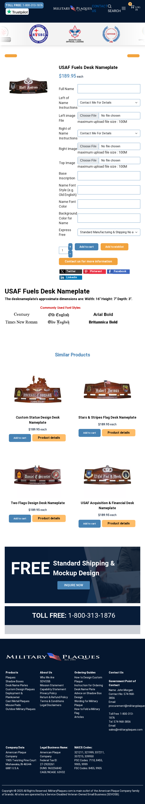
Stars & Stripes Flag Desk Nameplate (107, 417)
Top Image (67, 163)
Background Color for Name (68, 218)
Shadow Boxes (15, 681)
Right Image (68, 149)
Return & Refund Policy (54, 697)
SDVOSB (45, 681)
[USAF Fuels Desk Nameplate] (28, 86)
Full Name (66, 89)
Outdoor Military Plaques (20, 709)
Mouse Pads (13, 705)
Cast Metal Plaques (17, 701)
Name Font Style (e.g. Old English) (68, 190)
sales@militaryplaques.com (126, 729)
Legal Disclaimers (50, 705)
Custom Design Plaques (20, 689)
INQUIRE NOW (73, 585)
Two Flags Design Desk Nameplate (38, 503)
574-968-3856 (122, 721)
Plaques (10, 677)
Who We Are (47, 677)
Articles (79, 716)
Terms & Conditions (52, 701)
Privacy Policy (48, 693)
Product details (49, 437)
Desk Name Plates (17, 685)
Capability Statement (53, 689)
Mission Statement (52, 685)
